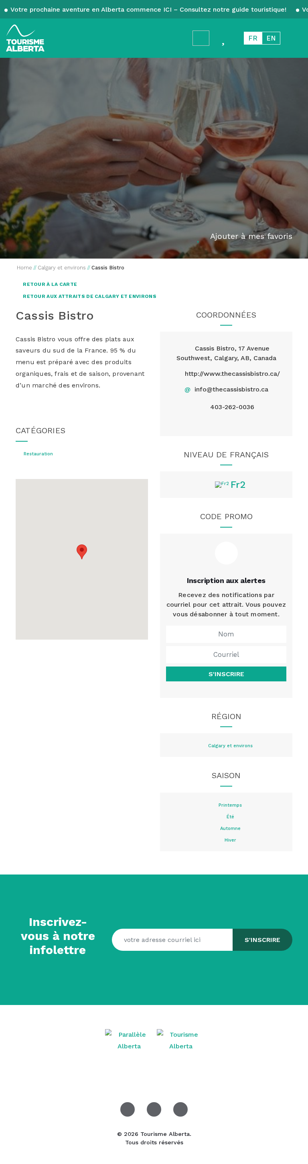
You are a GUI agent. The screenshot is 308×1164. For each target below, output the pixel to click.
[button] (81, 552)
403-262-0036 (232, 407)
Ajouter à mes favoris (251, 236)
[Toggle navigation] (294, 38)
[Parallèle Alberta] (130, 1040)
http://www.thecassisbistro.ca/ (232, 373)
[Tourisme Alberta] (25, 38)
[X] (226, 423)
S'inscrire (226, 674)
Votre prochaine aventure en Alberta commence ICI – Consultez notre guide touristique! (148, 9)
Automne (230, 828)
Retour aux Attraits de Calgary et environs (89, 296)
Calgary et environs (230, 746)
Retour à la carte (49, 284)
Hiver (230, 840)
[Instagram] (245, 423)
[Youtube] (180, 1109)
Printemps (230, 805)
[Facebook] (207, 423)
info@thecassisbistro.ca (231, 389)
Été (230, 817)
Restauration (38, 454)
